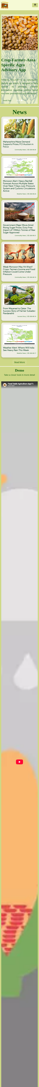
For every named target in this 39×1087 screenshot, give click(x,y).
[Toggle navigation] (35, 5)
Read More (19, 362)
